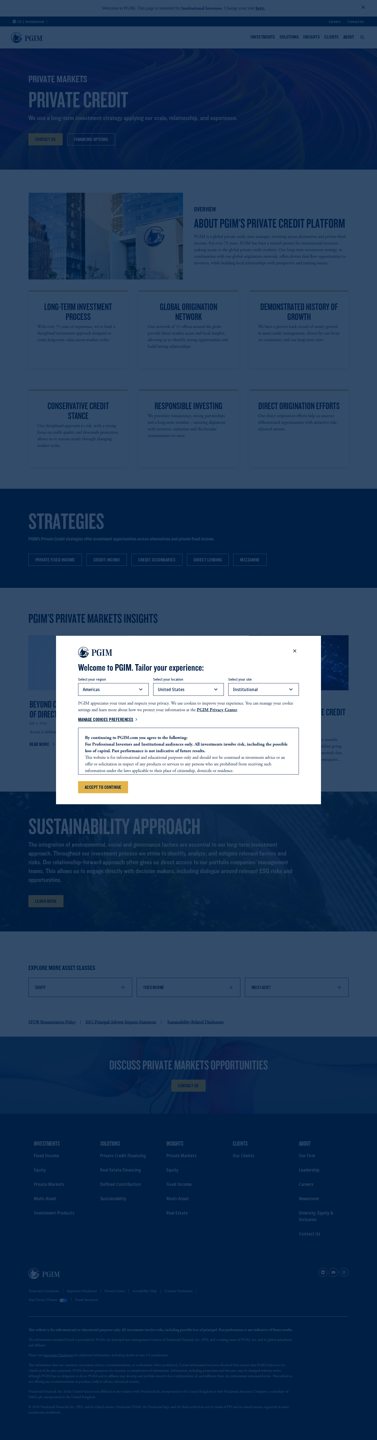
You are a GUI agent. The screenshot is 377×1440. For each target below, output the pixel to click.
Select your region (92, 679)
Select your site (240, 679)
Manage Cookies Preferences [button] (106, 719)
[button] (295, 651)
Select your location (168, 679)
